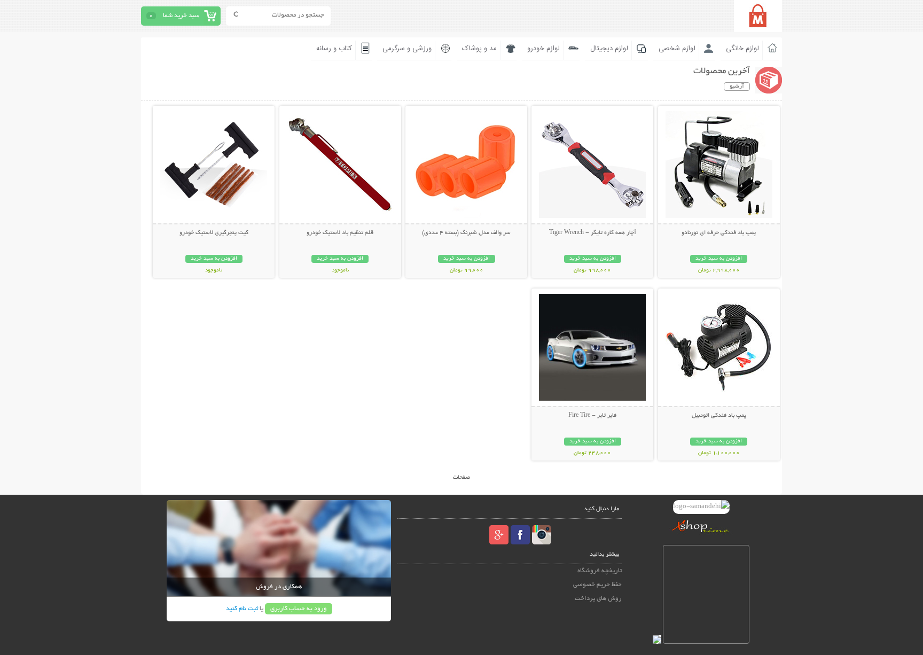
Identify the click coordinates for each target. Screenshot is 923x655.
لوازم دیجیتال (609, 48)
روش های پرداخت (598, 598)
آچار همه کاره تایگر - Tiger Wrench (592, 233)
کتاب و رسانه (334, 48)
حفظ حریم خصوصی (597, 584)
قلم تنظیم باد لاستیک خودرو (340, 233)
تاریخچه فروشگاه (599, 570)
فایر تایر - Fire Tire (592, 415)
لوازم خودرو (543, 48)
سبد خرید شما (181, 15)
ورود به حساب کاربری (298, 608)
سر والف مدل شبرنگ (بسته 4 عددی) (466, 233)
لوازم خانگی (742, 48)
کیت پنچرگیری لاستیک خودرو (213, 233)
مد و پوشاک (479, 48)
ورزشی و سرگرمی (407, 48)
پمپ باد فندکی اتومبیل (719, 415)
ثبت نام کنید (242, 608)
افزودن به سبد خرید (718, 259)
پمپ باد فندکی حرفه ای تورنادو (719, 233)
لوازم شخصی (677, 48)
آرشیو (737, 86)
